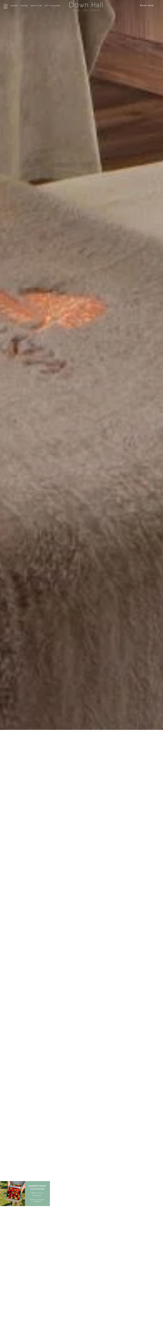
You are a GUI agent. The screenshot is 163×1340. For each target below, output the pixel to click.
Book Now (147, 5)
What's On (36, 6)
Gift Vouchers (52, 6)
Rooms (14, 6)
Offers (24, 6)
